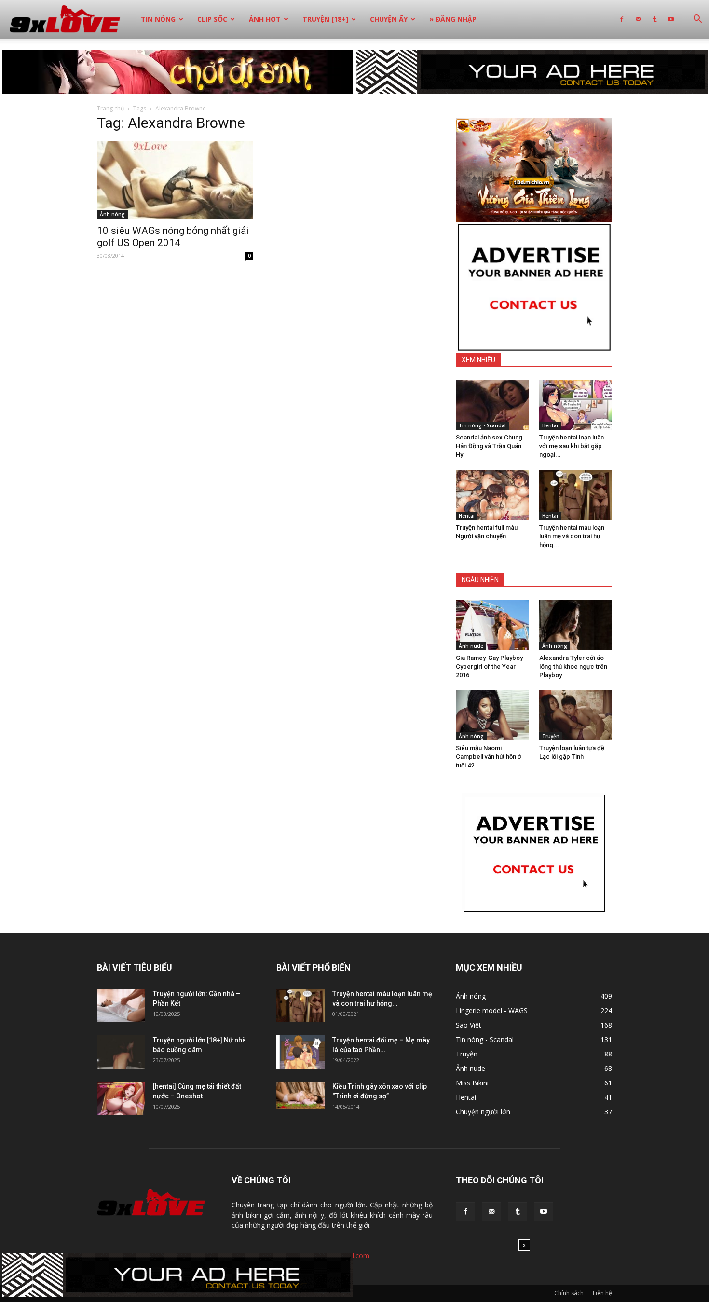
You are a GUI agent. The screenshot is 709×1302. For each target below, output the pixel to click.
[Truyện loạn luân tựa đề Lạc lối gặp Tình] (576, 715)
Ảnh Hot (265, 19)
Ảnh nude (471, 646)
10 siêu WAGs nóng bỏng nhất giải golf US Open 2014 (173, 236)
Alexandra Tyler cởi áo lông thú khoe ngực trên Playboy (573, 666)
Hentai (550, 425)
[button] (697, 20)
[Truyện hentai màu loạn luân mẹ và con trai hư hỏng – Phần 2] (576, 495)
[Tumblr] (654, 19)
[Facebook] (621, 19)
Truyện (550, 736)
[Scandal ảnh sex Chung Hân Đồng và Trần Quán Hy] (492, 405)
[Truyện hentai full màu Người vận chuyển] (492, 495)
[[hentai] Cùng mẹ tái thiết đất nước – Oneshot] (121, 1098)
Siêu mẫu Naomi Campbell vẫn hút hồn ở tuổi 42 (488, 756)
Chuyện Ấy (389, 19)
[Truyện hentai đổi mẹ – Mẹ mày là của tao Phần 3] (300, 1052)
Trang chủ (110, 108)
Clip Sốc (212, 19)
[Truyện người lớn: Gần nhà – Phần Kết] (121, 1005)
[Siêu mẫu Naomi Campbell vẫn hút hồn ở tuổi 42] (492, 715)
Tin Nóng (158, 19)
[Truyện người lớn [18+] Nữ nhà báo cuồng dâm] (121, 1052)
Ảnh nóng (112, 214)
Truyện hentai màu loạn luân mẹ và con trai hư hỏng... (571, 536)
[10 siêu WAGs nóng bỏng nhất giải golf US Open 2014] (175, 180)
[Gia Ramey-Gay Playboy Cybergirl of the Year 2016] (492, 625)
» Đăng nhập (453, 19)
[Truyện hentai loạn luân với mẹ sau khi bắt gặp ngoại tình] (576, 405)
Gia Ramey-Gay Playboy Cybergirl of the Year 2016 (489, 666)
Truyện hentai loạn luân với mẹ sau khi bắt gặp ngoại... (571, 446)
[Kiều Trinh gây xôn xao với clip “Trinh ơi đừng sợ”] (300, 1095)
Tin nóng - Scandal (482, 425)
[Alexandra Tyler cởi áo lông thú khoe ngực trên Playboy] (576, 625)
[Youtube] (671, 19)
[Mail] (638, 19)
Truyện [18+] (325, 19)
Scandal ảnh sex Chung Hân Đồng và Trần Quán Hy (489, 446)
